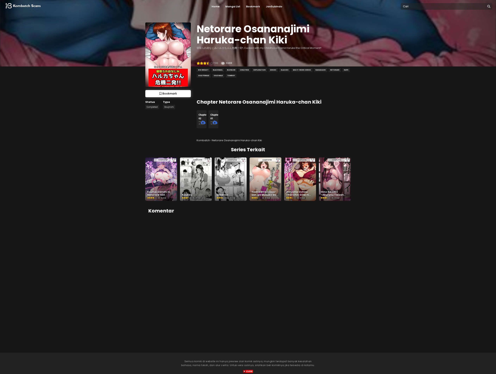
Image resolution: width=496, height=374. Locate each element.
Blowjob (231, 70)
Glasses (284, 70)
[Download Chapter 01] (215, 122)
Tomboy (231, 76)
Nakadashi (320, 70)
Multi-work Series (302, 70)
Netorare (334, 70)
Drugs (273, 70)
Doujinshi (169, 107)
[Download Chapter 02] (203, 122)
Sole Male (218, 76)
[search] (489, 6)
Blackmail (218, 70)
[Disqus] (248, 265)
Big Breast (203, 70)
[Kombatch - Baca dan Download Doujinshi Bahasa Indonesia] (22, 10)
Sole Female (203, 76)
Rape (346, 70)
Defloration (259, 70)
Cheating (244, 70)
